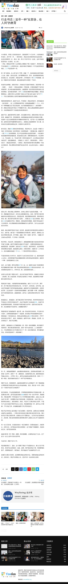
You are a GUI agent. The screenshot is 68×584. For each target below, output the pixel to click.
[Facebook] (21, 469)
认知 (4, 221)
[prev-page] (2, 530)
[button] (65, 11)
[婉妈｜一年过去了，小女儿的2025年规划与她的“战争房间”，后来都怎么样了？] (8, 516)
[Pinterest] (29, 469)
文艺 (6, 68)
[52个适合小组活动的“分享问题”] (27, 546)
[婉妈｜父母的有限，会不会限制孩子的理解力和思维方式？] (37, 516)
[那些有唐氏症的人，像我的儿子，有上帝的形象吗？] (27, 559)
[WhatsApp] (33, 469)
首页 (2, 16)
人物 (22, 92)
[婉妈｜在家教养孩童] (22, 516)
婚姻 (22, 394)
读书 (31, 219)
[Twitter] (25, 469)
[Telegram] (37, 469)
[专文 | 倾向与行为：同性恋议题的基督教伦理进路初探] (50, 47)
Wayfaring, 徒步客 (9, 27)
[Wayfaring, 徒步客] (2, 28)
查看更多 (56, 70)
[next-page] (5, 530)
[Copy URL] (17, 469)
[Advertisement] (57, 27)
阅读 (12, 129)
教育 (6, 16)
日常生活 (6, 133)
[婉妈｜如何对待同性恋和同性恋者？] (50, 53)
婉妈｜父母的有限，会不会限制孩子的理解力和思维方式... (37, 525)
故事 (30, 267)
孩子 (20, 265)
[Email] (13, 469)
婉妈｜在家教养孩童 (21, 523)
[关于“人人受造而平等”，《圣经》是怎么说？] (27, 552)
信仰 (30, 316)
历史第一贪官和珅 (58, 64)
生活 (34, 78)
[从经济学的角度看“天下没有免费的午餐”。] (50, 59)
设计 (9, 66)
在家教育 (10, 16)
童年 (22, 246)
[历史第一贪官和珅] (50, 65)
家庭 (35, 302)
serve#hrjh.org (27, 579)
